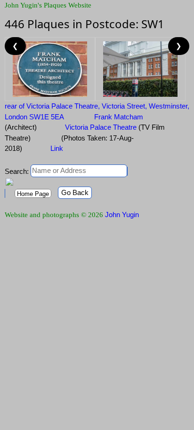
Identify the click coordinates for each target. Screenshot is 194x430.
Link (56, 148)
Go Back (75, 192)
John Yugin (122, 215)
